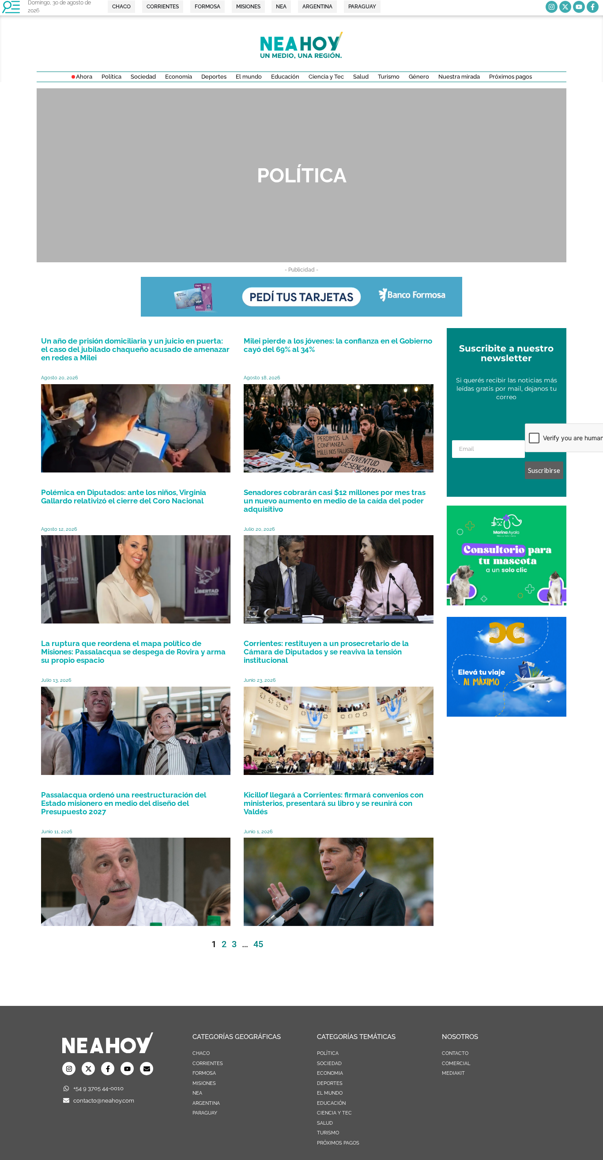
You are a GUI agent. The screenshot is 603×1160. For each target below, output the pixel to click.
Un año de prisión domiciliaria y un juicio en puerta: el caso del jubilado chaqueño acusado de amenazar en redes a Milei (135, 349)
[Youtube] (579, 7)
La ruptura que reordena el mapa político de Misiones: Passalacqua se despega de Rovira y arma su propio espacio (133, 652)
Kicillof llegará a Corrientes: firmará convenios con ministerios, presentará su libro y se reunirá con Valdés (333, 803)
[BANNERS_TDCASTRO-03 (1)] (506, 714)
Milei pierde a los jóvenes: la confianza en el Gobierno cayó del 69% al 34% (338, 345)
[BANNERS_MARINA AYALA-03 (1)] (506, 602)
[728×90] (301, 314)
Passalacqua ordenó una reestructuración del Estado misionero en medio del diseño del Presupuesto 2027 (123, 803)
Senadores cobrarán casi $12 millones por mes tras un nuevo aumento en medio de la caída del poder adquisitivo (335, 501)
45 (258, 944)
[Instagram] (552, 7)
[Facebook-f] (593, 7)
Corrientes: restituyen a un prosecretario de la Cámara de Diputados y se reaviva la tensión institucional (326, 652)
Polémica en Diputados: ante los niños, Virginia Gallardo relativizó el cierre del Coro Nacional (123, 496)
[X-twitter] (565, 7)
